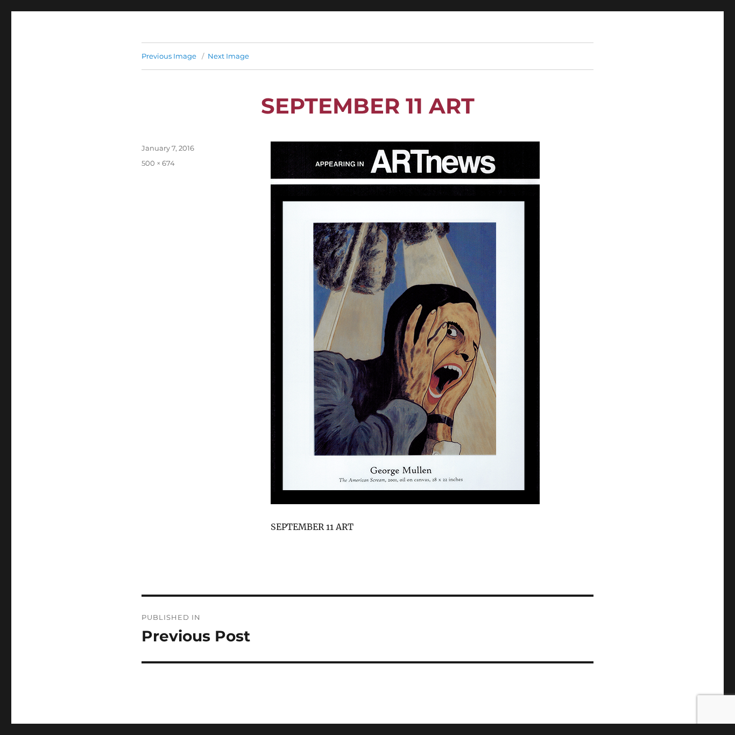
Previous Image (169, 56)
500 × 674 (158, 163)
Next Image (228, 56)
